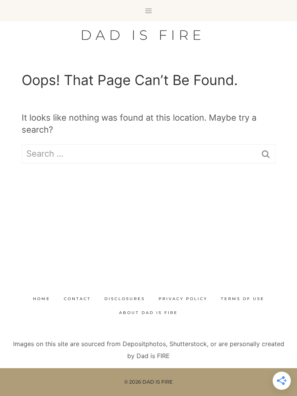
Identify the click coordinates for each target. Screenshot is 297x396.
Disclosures (124, 298)
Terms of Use (243, 298)
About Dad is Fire (148, 312)
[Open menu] (149, 11)
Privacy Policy (183, 298)
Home (41, 298)
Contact (77, 298)
